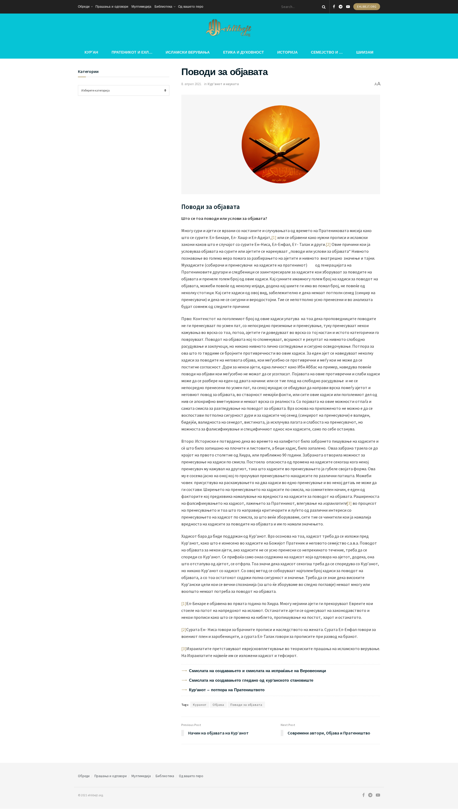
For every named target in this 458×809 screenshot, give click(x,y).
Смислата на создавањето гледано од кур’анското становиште (251, 680)
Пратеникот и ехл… (132, 52)
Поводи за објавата (246, 705)
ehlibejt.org (366, 6)
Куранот (199, 705)
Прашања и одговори (111, 6)
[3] (183, 648)
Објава (218, 705)
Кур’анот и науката (223, 84)
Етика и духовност (243, 52)
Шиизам (364, 52)
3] (350, 503)
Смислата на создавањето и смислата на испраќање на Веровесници (257, 670)
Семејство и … (327, 52)
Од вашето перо (190, 6)
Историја (287, 52)
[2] (328, 244)
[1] (273, 237)
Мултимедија (141, 6)
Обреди (84, 6)
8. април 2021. (191, 84)
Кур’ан (91, 52)
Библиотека (163, 6)
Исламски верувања (188, 52)
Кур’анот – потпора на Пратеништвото (227, 690)
